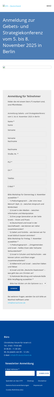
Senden (13, 288)
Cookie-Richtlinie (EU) (14, 390)
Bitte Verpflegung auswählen (21, 279)
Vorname (11, 130)
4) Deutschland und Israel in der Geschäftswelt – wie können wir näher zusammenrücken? (24, 226)
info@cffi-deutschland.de (21, 355)
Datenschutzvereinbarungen (17, 385)
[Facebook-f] (17, 329)
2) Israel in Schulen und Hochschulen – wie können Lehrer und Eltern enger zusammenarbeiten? (27, 257)
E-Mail (11, 186)
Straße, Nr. (13, 154)
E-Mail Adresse (12, 369)
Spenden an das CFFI (14, 381)
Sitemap (30, 381)
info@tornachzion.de (16, 303)
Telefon (11, 178)
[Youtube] (37, 329)
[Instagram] (30, 329)
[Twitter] (23, 329)
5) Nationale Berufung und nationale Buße (27, 276)
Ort (10, 170)
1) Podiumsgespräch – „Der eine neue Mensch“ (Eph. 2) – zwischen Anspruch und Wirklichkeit (26, 204)
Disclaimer (42, 381)
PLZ (10, 162)
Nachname (12, 141)
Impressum (38, 385)
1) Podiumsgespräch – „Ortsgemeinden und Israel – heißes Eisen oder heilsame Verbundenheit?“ (25, 248)
